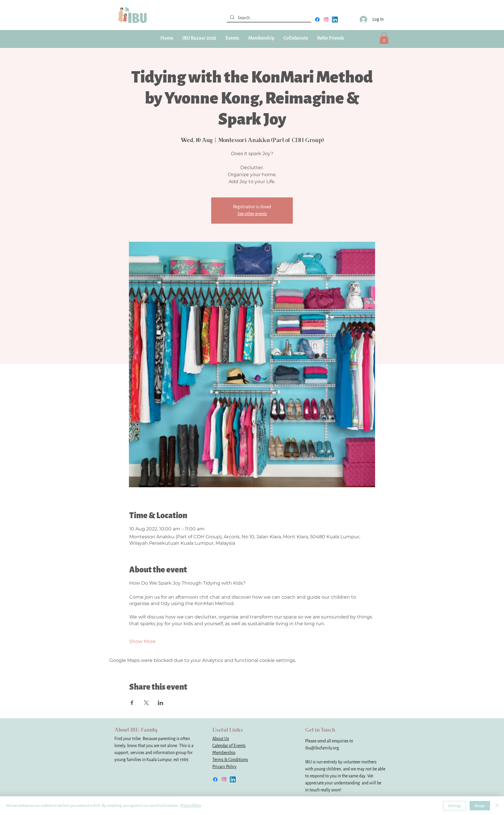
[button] (261, 38)
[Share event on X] (146, 702)
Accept (480, 805)
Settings (454, 805)
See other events (252, 214)
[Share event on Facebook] (132, 702)
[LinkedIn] (335, 19)
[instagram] (326, 19)
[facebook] (317, 19)
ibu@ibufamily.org (322, 748)
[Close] (497, 805)
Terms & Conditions (230, 760)
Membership (223, 753)
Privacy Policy (224, 767)
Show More (142, 641)
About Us (220, 739)
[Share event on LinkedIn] (160, 702)
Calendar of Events (229, 746)
